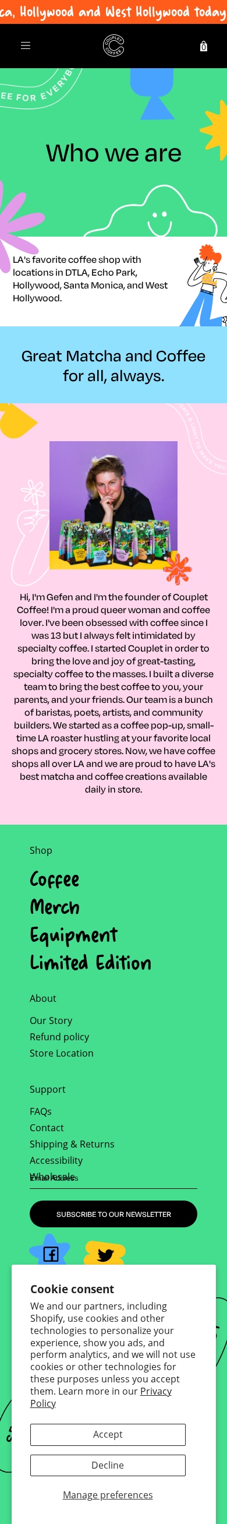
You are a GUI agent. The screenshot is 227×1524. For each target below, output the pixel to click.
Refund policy (59, 1036)
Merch (55, 906)
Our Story (51, 1020)
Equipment (73, 934)
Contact (47, 1127)
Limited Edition (91, 962)
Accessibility (56, 1160)
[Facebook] (49, 1254)
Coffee (54, 878)
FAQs (41, 1111)
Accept (108, 1434)
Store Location (62, 1053)
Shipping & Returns (72, 1144)
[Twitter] (104, 1260)
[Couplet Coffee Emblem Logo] (113, 46)
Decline (107, 1465)
